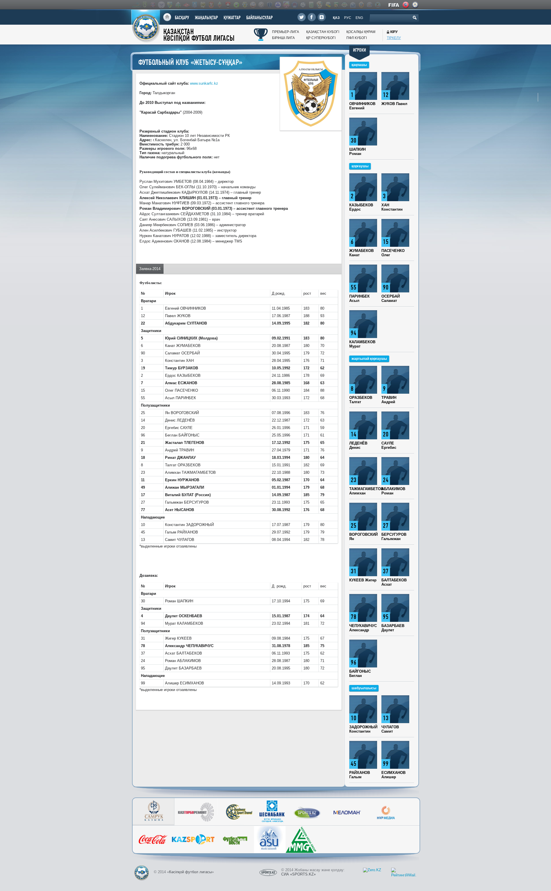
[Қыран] (377, 4)
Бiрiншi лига (283, 38)
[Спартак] (186, 4)
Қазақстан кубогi (322, 32)
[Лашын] (336, 4)
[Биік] (277, 4)
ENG (359, 18)
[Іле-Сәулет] (236, 4)
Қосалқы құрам (360, 32)
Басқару (182, 18)
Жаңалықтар (206, 18)
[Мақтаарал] (344, 4)
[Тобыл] (203, 4)
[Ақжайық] (261, 4)
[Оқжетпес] (352, 4)
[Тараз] (194, 4)
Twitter (301, 17)
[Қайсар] (228, 4)
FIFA (394, 4)
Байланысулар (259, 18)
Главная (167, 17)
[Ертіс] (161, 4)
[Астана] (136, 4)
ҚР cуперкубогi (320, 38)
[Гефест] (302, 4)
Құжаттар (232, 18)
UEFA (406, 4)
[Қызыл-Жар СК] (369, 4)
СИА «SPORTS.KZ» (298, 874)
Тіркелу (394, 38)
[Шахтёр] (211, 4)
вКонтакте (321, 17)
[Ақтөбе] (153, 4)
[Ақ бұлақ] (253, 4)
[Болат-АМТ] (286, 4)
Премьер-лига (285, 32)
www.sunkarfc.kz (204, 83)
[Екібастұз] (311, 4)
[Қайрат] (219, 4)
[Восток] (294, 4)
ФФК (415, 4)
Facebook (311, 17)
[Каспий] (327, 4)
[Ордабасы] (178, 4)
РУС (347, 18)
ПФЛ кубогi (356, 38)
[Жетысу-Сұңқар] (319, 4)
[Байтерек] (269, 4)
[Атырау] (144, 4)
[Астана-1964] (244, 4)
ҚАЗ (336, 18)
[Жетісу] (169, 4)
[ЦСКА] (361, 4)
